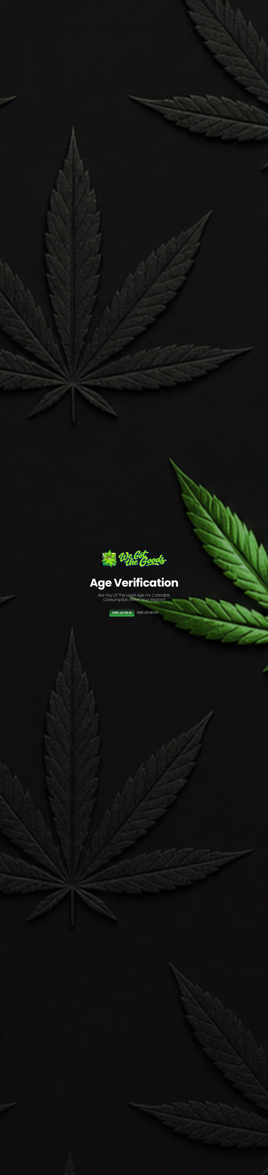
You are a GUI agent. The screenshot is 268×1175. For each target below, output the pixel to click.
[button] (148, 612)
